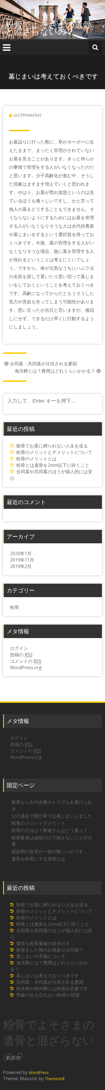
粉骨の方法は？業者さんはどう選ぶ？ (49, 830)
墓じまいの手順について (41, 956)
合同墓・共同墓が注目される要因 (43, 364)
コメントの (25, 661)
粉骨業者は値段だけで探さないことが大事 (51, 841)
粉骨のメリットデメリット (38, 823)
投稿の (21, 655)
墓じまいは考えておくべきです (47, 976)
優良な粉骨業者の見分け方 (43, 943)
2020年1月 (21, 553)
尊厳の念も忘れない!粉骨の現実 (48, 995)
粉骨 (14, 607)
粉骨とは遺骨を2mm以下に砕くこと (52, 465)
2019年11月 (22, 560)
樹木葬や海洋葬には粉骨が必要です (52, 988)
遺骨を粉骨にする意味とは (38, 859)
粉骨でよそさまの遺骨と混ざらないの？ (48, 28)
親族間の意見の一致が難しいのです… (48, 851)
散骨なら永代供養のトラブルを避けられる (51, 805)
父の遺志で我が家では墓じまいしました (51, 816)
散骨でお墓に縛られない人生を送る (52, 446)
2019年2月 (21, 566)
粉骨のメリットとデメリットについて (54, 452)
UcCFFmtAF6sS (27, 115)
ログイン (19, 648)
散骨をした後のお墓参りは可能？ (49, 950)
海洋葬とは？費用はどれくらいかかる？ (55, 371)
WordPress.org (26, 667)
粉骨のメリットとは (36, 459)
